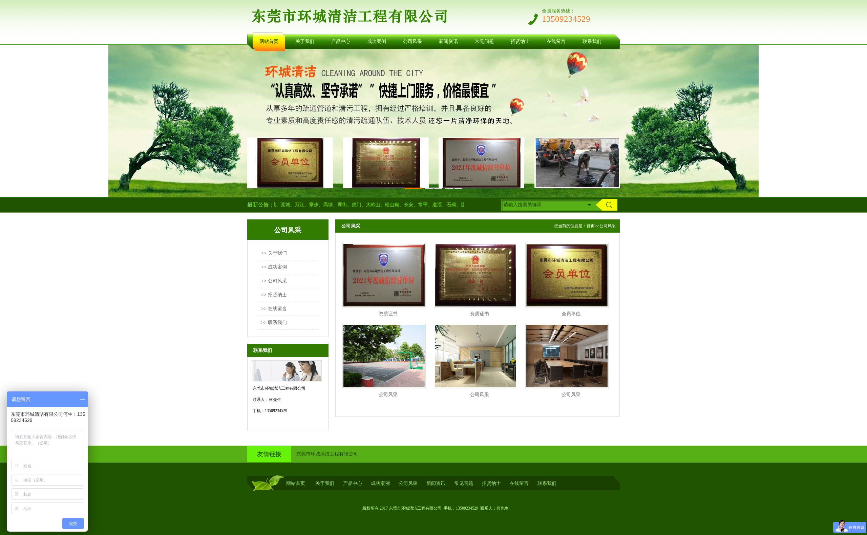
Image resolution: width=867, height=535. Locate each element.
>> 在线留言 (274, 308)
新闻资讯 (448, 41)
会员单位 (571, 313)
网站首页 (268, 41)
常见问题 (484, 41)
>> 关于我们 (274, 253)
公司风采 (412, 41)
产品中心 (340, 41)
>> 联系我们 (274, 322)
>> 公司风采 (274, 280)
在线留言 (556, 41)
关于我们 (304, 41)
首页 (591, 225)
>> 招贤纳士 (274, 294)
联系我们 (592, 41)
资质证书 (388, 313)
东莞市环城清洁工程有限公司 (327, 453)
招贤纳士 (520, 41)
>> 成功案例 (274, 267)
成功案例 (376, 41)
